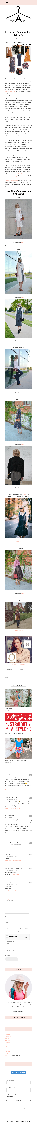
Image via (18, 541)
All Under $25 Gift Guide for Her (14, 733)
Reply (30, 775)
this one (25, 494)
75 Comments (8, 669)
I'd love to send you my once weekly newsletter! (17, 1095)
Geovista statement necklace (22, 173)
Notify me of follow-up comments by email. (10, 945)
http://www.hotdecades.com (13, 860)
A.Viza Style (8, 790)
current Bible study (10, 91)
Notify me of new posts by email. (10, 953)
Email (7, 922)
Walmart (7, 1038)
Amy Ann (8, 678)
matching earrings (12, 176)
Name (7, 916)
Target (6, 1053)
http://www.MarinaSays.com (13, 808)
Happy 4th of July (10, 708)
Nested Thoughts (14, 874)
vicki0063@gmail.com (11, 180)
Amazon (7, 1034)
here (22, 242)
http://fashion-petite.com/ (12, 890)
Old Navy (7, 1042)
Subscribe (18, 1101)
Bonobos (7, 1055)
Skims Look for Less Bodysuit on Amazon (16, 760)
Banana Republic (9, 1049)
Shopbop (7, 1040)
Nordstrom (8, 1036)
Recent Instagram (18, 630)
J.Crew (7, 1047)
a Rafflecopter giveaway (18, 664)
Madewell (8, 1051)
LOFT (6, 1044)
